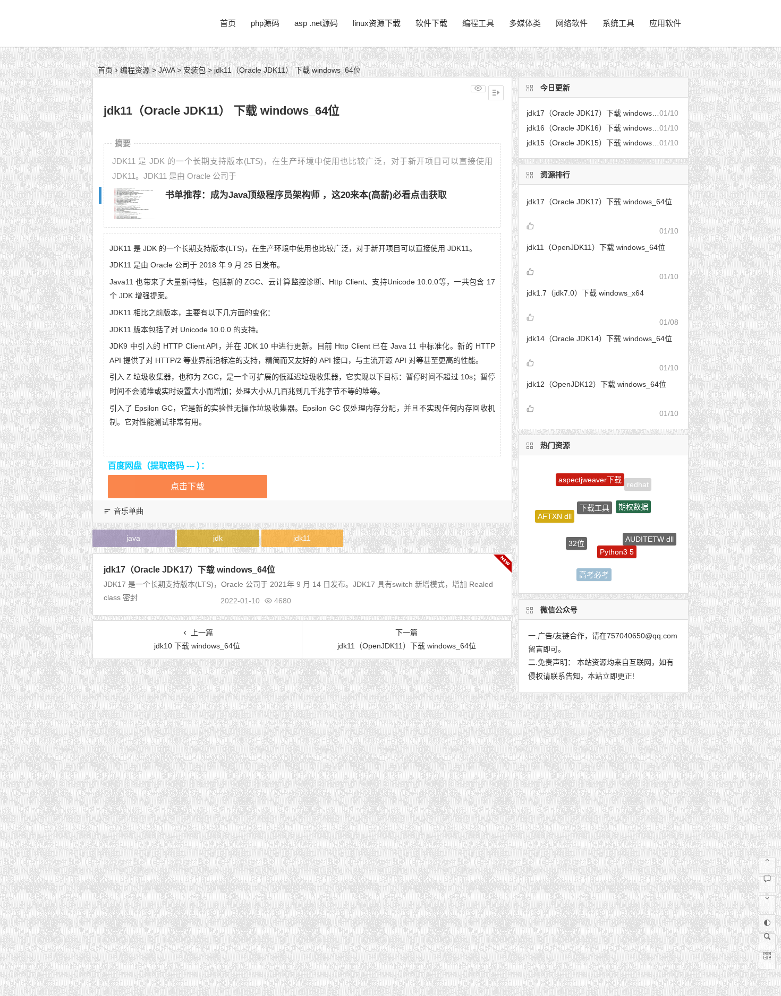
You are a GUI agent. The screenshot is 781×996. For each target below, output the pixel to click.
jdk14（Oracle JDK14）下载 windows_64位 (599, 338)
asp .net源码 (316, 23)
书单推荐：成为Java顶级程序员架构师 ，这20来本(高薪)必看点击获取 (306, 195)
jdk (218, 538)
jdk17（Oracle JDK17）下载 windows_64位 (189, 569)
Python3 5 (617, 538)
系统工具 (618, 23)
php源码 (265, 23)
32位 (576, 530)
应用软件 (665, 23)
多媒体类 (525, 23)
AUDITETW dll (649, 533)
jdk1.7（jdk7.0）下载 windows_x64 (585, 293)
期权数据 (633, 495)
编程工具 (478, 23)
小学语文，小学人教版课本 (560, 554)
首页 (228, 23)
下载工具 (594, 494)
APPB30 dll (631, 568)
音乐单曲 (128, 511)
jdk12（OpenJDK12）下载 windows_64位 (596, 384)
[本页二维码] (767, 960)
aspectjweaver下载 (590, 474)
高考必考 (594, 569)
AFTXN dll (555, 511)
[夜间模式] (767, 922)
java (133, 538)
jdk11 (302, 538)
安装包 (194, 70)
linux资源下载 (377, 23)
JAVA (166, 70)
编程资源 (135, 70)
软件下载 (431, 23)
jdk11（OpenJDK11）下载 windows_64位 (596, 247)
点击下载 (188, 486)
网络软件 (572, 23)
